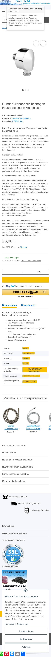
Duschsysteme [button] (9, 456)
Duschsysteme (28, 356)
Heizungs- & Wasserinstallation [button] (17, 463)
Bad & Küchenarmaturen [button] (14, 449)
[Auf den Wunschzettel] (43, 43)
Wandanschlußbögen (22, 118)
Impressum (9, 624)
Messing (26, 361)
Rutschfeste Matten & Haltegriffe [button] (17, 470)
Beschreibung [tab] (9, 308)
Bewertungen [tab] (28, 308)
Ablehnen (26, 647)
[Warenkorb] (46, 12)
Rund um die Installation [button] (14, 484)
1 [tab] (23, 90)
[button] (25, 297)
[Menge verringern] (5, 275)
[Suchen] (46, 20)
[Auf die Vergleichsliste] (36, 43)
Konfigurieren (26, 639)
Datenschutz (22, 624)
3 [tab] (28, 90)
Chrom (25, 351)
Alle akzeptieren (26, 631)
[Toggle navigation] (3, 11)
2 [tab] (25, 90)
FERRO (25, 367)
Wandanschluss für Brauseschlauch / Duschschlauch (35, 373)
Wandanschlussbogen (31, 379)
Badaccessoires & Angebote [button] (16, 477)
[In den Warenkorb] (4, 36)
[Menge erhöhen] (46, 275)
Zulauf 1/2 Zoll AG (29, 385)
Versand (24, 250)
